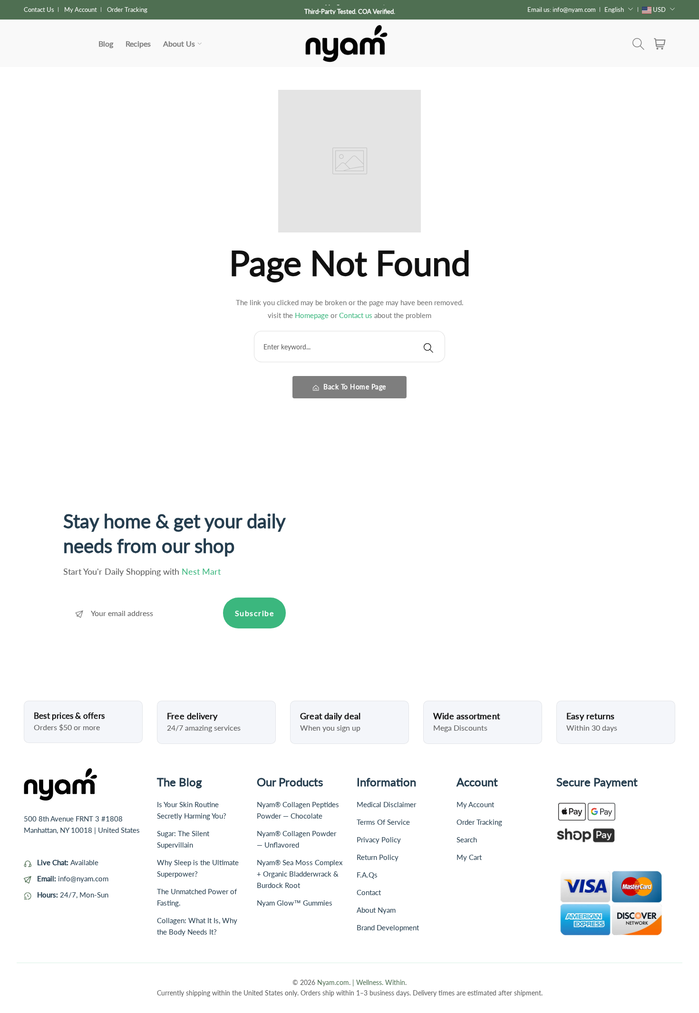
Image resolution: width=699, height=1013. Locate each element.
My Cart (469, 857)
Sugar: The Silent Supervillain (183, 839)
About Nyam (376, 910)
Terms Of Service (383, 822)
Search (466, 839)
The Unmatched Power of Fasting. (197, 897)
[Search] (428, 346)
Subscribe (254, 612)
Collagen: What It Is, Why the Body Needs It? (197, 926)
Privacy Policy (379, 839)
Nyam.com (333, 982)
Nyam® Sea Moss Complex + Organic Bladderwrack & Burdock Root (299, 873)
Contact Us (39, 9)
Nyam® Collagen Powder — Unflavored (296, 839)
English (614, 9)
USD (659, 9)
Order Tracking (127, 9)
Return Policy (377, 857)
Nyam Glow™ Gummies (294, 902)
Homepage (312, 315)
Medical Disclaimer (386, 804)
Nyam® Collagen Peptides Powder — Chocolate (298, 810)
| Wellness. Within (378, 982)
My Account (80, 9)
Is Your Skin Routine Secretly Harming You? (191, 810)
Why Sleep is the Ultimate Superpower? (198, 868)
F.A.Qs (367, 874)
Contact (369, 892)
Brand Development (388, 927)
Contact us (356, 315)
